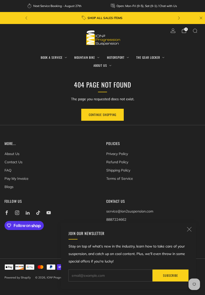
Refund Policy (117, 162)
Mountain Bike (84, 57)
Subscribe (170, 275)
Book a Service (51, 57)
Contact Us (13, 162)
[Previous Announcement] (26, 18)
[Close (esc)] (189, 229)
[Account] (173, 30)
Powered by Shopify (17, 277)
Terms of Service (119, 178)
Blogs (9, 186)
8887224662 (116, 219)
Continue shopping (102, 114)
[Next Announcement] (179, 18)
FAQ (8, 170)
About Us (100, 65)
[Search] (195, 30)
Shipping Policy (118, 170)
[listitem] (54, 6)
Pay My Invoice (16, 178)
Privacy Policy (117, 154)
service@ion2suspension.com (129, 211)
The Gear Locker (148, 57)
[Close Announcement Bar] (201, 18)
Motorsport (115, 57)
